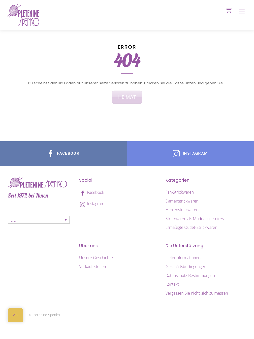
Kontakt (172, 284)
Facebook (95, 192)
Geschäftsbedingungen (185, 266)
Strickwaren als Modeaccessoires (194, 218)
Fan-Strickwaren (179, 192)
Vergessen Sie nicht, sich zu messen (196, 293)
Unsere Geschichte (96, 257)
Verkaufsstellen (92, 266)
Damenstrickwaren (181, 201)
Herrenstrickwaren (181, 209)
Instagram (95, 203)
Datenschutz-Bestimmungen (190, 275)
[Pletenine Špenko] (23, 14)
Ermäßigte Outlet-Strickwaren (191, 227)
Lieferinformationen (182, 257)
